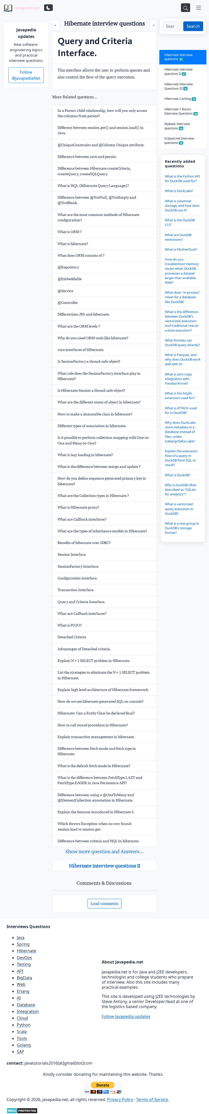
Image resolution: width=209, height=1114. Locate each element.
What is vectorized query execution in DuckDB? (179, 508)
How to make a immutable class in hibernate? (95, 414)
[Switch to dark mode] (48, 7)
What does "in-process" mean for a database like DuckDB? (182, 297)
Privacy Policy (120, 1099)
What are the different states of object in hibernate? (99, 402)
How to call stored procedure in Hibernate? (93, 725)
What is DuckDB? (177, 475)
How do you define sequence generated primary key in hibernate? (102, 481)
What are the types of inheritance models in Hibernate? (102, 531)
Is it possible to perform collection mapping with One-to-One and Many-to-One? (104, 440)
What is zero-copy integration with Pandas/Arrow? (178, 379)
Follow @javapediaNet (26, 75)
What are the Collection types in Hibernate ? (93, 495)
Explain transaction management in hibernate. (96, 737)
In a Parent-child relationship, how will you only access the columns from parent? (102, 113)
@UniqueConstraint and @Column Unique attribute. (101, 145)
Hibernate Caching (179, 99)
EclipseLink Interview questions (179, 140)
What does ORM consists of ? (81, 255)
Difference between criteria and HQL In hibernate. (98, 841)
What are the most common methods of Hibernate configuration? (98, 217)
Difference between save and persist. (87, 156)
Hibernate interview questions (178, 57)
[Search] (185, 7)
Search (193, 26)
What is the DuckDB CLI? (180, 222)
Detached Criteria (72, 637)
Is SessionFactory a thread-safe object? (89, 361)
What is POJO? (70, 625)
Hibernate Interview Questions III (178, 86)
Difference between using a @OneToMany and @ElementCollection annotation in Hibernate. (96, 798)
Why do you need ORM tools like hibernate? (93, 338)
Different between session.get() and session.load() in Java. (100, 130)
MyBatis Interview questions (177, 126)
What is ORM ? (70, 231)
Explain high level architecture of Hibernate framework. (103, 689)
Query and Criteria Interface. (81, 602)
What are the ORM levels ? (79, 326)
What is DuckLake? (179, 190)
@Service (65, 291)
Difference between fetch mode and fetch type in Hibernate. (97, 751)
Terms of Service (152, 1099)
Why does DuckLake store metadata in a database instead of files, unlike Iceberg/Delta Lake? (180, 431)
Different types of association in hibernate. (92, 426)
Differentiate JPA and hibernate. (84, 314)
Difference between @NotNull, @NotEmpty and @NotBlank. (97, 200)
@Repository (68, 267)
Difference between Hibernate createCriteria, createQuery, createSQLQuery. (94, 171)
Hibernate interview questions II (104, 866)
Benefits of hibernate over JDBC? (84, 542)
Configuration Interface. (78, 578)
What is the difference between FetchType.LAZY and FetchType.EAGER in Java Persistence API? (100, 780)
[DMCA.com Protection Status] (22, 1110)
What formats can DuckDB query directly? (182, 342)
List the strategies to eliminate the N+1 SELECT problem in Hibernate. (104, 675)
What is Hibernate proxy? (78, 507)
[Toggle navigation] (198, 7)
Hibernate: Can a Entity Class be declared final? (96, 713)
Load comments (104, 903)
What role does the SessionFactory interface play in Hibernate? (99, 376)
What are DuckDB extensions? (178, 237)
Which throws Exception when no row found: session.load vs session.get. (95, 826)
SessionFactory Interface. (78, 566)
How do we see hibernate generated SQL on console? (100, 701)
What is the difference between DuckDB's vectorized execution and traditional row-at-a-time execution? (182, 321)
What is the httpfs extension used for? (180, 395)
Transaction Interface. (76, 590)
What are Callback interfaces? (82, 519)
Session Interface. (72, 554)
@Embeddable (70, 279)
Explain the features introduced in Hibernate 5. (96, 812)
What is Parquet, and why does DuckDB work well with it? (183, 359)
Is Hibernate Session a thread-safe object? (91, 390)
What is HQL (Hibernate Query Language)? (93, 185)
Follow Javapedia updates (126, 1016)
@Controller (68, 302)
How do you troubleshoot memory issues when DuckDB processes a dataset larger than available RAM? (182, 271)
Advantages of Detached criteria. (84, 649)
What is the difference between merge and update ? (99, 466)
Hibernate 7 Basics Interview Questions (180, 111)
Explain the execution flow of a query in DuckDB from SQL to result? (181, 458)
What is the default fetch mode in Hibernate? (94, 766)
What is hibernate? (73, 243)
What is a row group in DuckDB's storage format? (182, 528)
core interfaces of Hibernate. (81, 349)
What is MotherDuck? (181, 249)
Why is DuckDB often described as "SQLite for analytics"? (181, 489)
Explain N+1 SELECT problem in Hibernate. (94, 660)
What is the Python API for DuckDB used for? (182, 178)
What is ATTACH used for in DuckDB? (181, 410)
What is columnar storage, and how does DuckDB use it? (182, 205)
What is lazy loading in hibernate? (85, 455)
